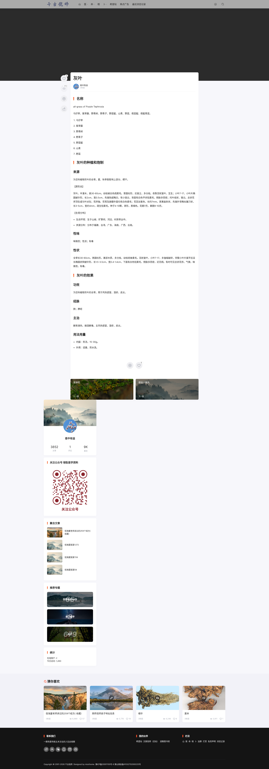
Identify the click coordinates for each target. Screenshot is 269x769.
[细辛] (157, 698)
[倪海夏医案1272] (70, 545)
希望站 (113, 4)
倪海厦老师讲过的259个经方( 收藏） (64, 713)
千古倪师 (68, 764)
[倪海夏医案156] (70, 557)
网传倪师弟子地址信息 (103, 713)
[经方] (70, 634)
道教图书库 (165, 741)
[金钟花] (101, 389)
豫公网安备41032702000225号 (128, 764)
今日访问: (51, 661)
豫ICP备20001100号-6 (104, 764)
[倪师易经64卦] (70, 599)
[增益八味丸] (167, 389)
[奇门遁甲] (70, 616)
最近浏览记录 (139, 4)
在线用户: (51, 658)
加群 (200, 741)
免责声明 (212, 741)
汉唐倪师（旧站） (151, 741)
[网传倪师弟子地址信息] (111, 698)
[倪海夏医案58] (70, 570)
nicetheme (89, 764)
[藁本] (203, 698)
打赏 (205, 741)
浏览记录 (221, 741)
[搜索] (222, 4)
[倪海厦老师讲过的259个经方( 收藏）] (70, 532)
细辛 (140, 713)
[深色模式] (215, 4)
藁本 (187, 713)
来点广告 (124, 4)
